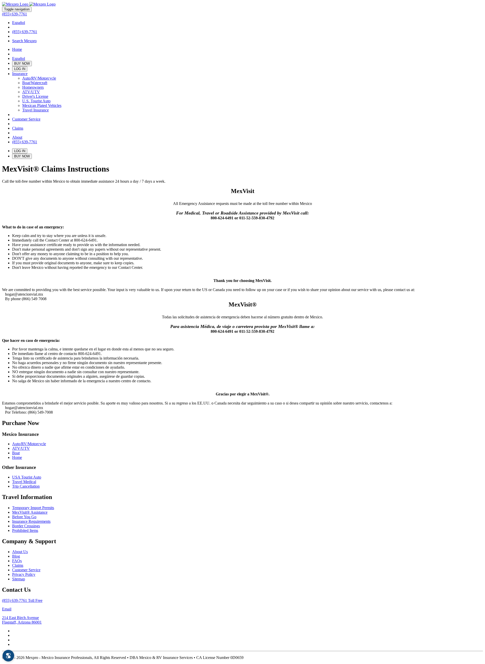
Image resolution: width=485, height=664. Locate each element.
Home (17, 49)
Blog (16, 556)
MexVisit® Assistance (29, 512)
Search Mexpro (24, 41)
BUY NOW (22, 63)
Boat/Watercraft (34, 83)
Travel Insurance (35, 110)
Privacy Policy (23, 574)
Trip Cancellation (26, 486)
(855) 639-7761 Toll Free (22, 600)
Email (6, 609)
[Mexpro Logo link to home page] (29, 4)
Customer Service (26, 119)
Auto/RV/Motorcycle (39, 78)
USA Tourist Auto (26, 477)
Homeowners (33, 87)
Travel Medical (24, 482)
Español (18, 22)
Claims (17, 128)
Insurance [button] (20, 74)
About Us (20, 552)
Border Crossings (26, 526)
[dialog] (8, 655)
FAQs (17, 561)
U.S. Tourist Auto (36, 101)
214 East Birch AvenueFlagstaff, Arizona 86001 (22, 619)
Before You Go (24, 517)
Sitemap (18, 579)
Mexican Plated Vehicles (41, 105)
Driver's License (35, 96)
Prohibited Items (25, 530)
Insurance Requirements (31, 521)
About (17, 137)
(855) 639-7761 (14, 14)
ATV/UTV (31, 92)
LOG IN (19, 69)
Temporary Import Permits (33, 508)
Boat (16, 453)
